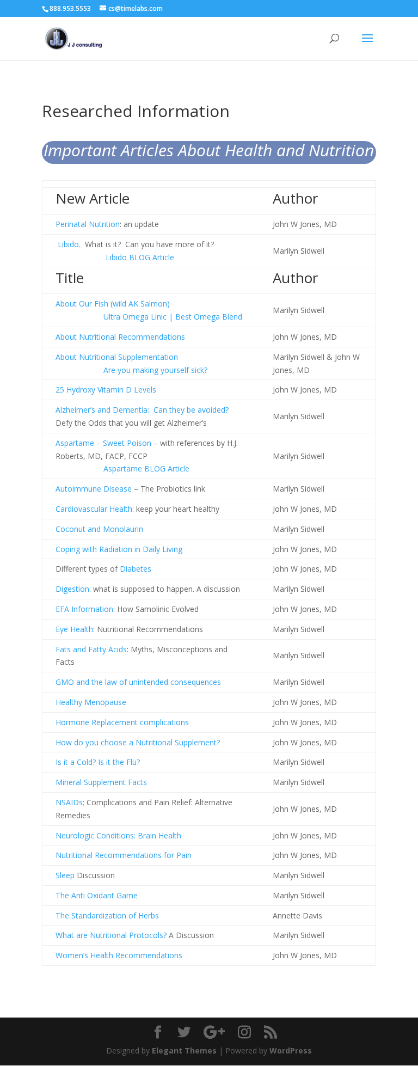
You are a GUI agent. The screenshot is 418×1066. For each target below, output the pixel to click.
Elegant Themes (184, 1050)
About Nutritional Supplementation (117, 357)
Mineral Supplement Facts (101, 782)
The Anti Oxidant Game (97, 895)
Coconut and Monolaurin (99, 529)
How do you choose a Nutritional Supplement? (138, 742)
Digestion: (73, 589)
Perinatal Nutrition (88, 224)
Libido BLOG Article (140, 257)
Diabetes (135, 568)
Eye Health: (75, 629)
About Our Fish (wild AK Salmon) (113, 303)
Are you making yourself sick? (131, 370)
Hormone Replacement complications (122, 722)
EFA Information (84, 609)
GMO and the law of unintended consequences (138, 682)
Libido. (69, 244)
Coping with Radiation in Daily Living (119, 549)
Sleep (65, 875)
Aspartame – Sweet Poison (103, 443)
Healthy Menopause (91, 702)
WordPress (290, 1050)
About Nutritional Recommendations (120, 337)
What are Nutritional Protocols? (111, 935)
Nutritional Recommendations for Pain (124, 855)
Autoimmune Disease (94, 488)
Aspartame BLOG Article (146, 468)
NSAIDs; (70, 802)
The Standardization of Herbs (107, 915)
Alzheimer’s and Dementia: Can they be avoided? (142, 410)
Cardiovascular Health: (95, 509)
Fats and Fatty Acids (91, 649)
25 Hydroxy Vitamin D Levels (106, 389)
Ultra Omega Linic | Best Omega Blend (149, 316)
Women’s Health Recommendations (119, 955)
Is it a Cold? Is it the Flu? (98, 762)
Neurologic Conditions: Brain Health (118, 835)
